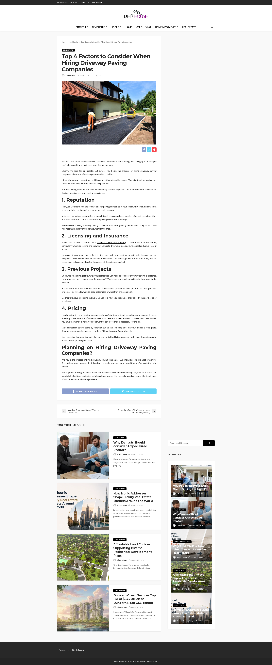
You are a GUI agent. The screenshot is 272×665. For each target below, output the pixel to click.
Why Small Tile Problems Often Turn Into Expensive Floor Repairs (189, 549)
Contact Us (84, 2)
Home (129, 27)
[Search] (212, 27)
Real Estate (189, 27)
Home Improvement (166, 27)
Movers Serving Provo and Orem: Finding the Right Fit (190, 487)
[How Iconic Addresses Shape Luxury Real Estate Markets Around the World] (83, 506)
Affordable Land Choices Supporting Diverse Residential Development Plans (132, 550)
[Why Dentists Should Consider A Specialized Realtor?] (83, 455)
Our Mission (97, 2)
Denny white (122, 505)
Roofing (116, 27)
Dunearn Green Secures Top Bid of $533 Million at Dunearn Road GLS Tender (134, 599)
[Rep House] (136, 14)
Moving (178, 481)
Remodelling (99, 27)
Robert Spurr (182, 557)
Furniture (82, 27)
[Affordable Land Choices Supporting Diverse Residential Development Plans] (83, 557)
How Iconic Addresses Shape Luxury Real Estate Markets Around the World (133, 497)
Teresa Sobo (70, 75)
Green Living (143, 27)
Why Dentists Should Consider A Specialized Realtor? (130, 446)
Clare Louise (122, 454)
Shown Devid (122, 560)
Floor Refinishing (182, 542)
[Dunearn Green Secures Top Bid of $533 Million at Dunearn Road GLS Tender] (83, 608)
